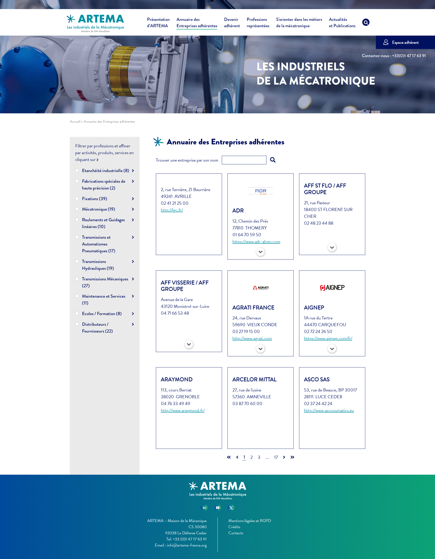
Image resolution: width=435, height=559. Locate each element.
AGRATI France (253, 308)
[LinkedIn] (204, 506)
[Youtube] (217, 506)
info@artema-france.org (187, 545)
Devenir (232, 22)
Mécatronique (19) (98, 209)
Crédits (234, 527)
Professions (258, 22)
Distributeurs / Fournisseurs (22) (97, 327)
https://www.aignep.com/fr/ (328, 338)
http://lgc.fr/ (172, 210)
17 (276, 457)
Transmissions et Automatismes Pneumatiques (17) (98, 244)
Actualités (342, 22)
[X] (231, 506)
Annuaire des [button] (196, 22)
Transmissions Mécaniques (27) (105, 282)
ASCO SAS (317, 379)
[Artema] (95, 23)
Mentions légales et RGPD (249, 521)
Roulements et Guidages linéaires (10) (103, 223)
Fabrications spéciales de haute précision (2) (103, 184)
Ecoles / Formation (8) (102, 313)
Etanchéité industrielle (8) (105, 170)
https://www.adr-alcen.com (256, 241)
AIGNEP (314, 308)
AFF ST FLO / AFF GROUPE (325, 189)
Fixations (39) (94, 198)
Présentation (158, 22)
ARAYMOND (177, 379)
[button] (260, 252)
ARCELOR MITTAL (254, 379)
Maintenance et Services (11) (103, 299)
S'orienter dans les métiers (299, 22)
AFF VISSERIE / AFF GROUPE (185, 286)
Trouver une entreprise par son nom (187, 160)
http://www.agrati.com (252, 338)
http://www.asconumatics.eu (329, 410)
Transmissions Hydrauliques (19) (98, 265)
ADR (238, 211)
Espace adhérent (405, 42)
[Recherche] (366, 23)
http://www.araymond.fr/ (183, 410)
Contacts (235, 533)
